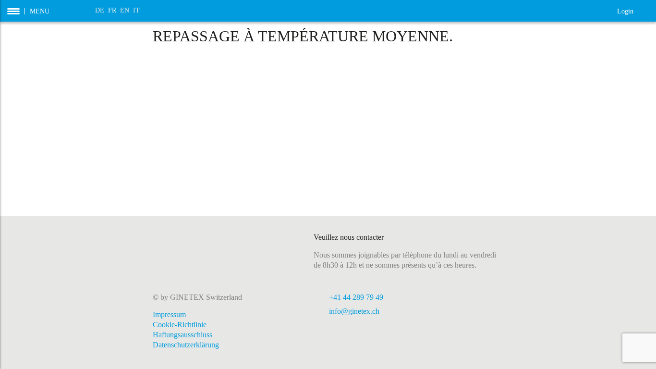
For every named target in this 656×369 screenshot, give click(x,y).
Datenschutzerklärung (186, 345)
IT (136, 10)
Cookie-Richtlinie (180, 324)
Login (633, 10)
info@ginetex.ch (354, 311)
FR (112, 10)
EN (124, 10)
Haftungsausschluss (182, 335)
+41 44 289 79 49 (356, 297)
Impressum (169, 314)
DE (99, 10)
